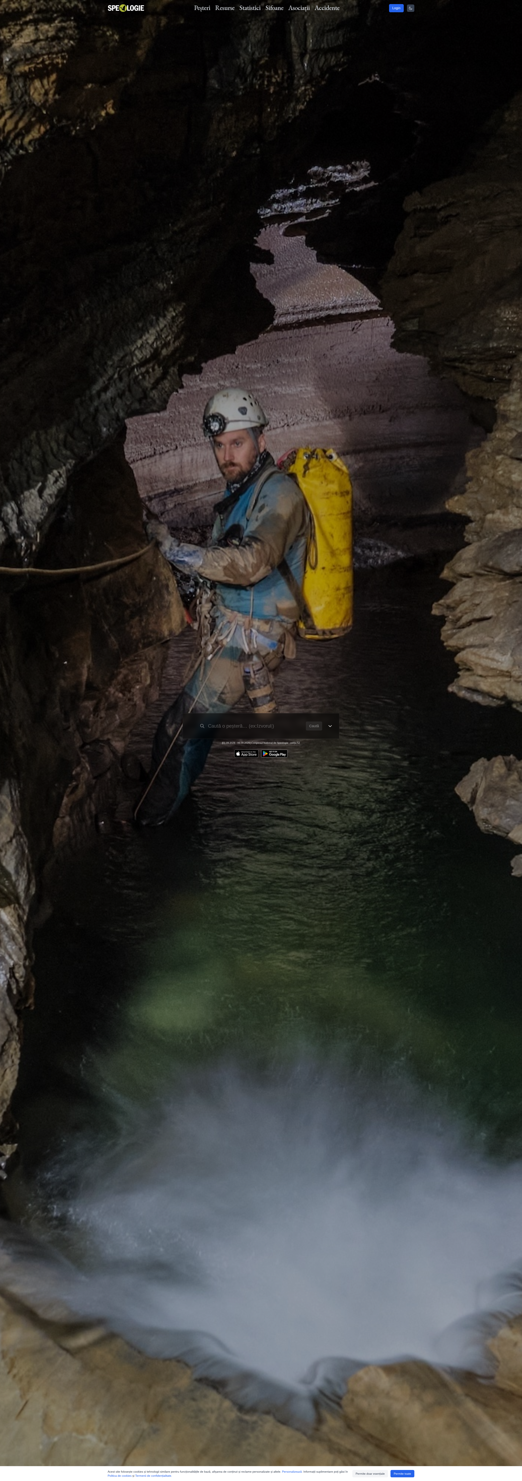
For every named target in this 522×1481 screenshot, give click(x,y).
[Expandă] (330, 726)
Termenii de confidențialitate (153, 1475)
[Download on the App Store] (246, 753)
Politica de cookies (120, 1475)
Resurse (224, 7)
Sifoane (274, 7)
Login (396, 8)
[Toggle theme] (410, 8)
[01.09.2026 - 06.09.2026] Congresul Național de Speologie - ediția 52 (261, 743)
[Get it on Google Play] (274, 753)
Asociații (299, 7)
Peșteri (202, 7)
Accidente (327, 7)
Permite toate (402, 1473)
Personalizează (292, 1471)
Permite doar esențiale (370, 1473)
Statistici (250, 7)
